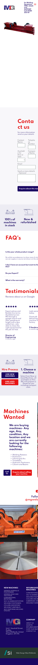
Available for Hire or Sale (21, 154)
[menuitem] (14, 591)
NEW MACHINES (11, 588)
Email (20, 164)
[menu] (35, 4)
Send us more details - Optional (26, 172)
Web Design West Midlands (26, 653)
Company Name (31, 152)
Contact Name (21, 141)
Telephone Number (31, 142)
